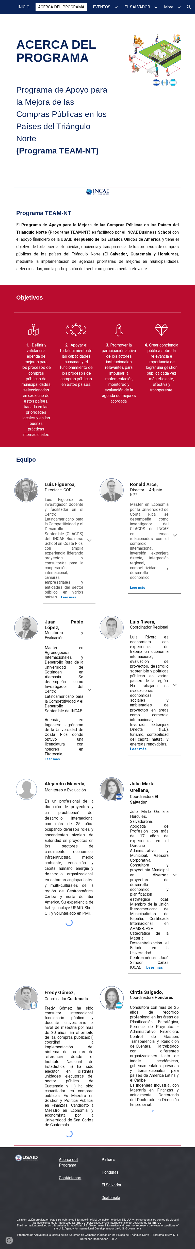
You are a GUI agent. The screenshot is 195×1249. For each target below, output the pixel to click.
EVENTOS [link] (101, 7)
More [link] (168, 7)
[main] (61, 51)
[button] (189, 7)
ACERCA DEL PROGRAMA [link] (61, 7)
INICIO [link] (23, 7)
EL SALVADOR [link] (137, 7)
